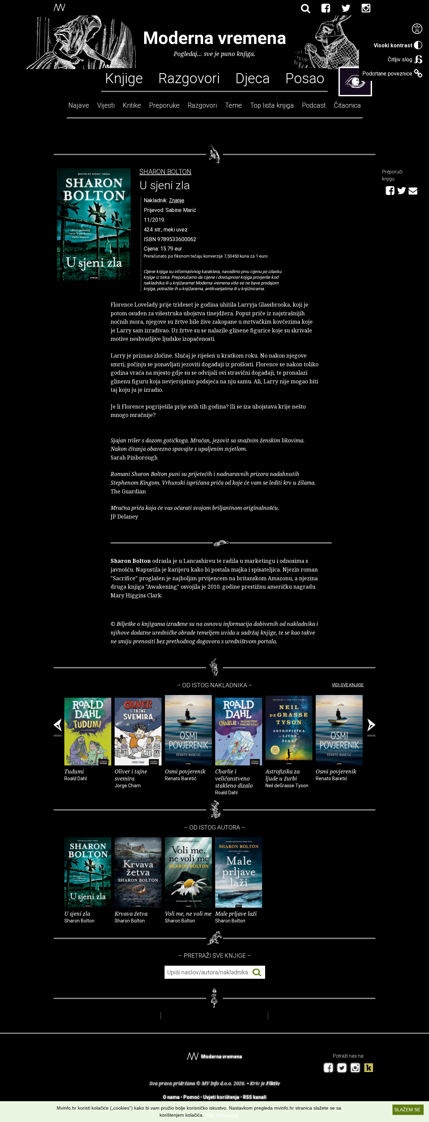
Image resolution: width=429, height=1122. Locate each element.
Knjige (124, 78)
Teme (233, 105)
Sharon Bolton (165, 171)
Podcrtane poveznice (387, 73)
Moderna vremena (214, 38)
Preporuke (164, 105)
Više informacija (222, 1115)
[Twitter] (346, 8)
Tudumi (75, 774)
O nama (171, 1097)
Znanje (176, 200)
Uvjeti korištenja (221, 1097)
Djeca (252, 78)
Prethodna (58, 727)
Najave (78, 105)
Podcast (314, 105)
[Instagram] (366, 8)
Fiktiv (273, 1083)
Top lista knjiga (272, 105)
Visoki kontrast (393, 45)
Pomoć (191, 1097)
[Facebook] (325, 8)
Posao (304, 78)
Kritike (132, 105)
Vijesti (106, 105)
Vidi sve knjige (348, 684)
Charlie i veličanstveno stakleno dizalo (234, 781)
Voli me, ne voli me (188, 916)
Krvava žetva (131, 916)
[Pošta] (413, 190)
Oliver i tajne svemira (131, 778)
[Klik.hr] (368, 1068)
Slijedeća (371, 727)
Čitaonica (347, 105)
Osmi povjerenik (185, 774)
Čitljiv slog (400, 59)
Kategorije (355, 81)
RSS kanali (254, 1097)
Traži (257, 972)
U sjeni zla (79, 916)
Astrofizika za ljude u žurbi (286, 778)
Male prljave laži (236, 916)
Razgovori (189, 78)
